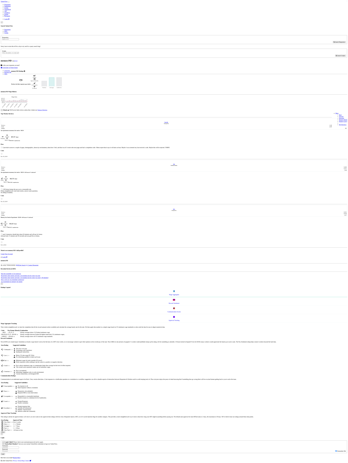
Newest (341, 116)
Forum (6, 14)
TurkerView (4, 1)
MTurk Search (21, 265)
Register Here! (16, 457)
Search (8, 16)
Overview (7, 70)
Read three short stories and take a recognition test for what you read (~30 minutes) (24, 277)
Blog (22, 460)
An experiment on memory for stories (11, 281)
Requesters (7, 4)
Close (2, 432)
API (5, 11)
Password (5, 449)
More (336, 113)
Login (6, 19)
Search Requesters (340, 42)
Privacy (15, 460)
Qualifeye (7, 12)
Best (340, 115)
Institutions (7, 6)
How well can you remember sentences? (12, 279)
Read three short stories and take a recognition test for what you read (20, 275)
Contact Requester (33, 265)
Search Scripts (341, 55)
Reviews (7, 72)
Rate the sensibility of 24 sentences (11, 273)
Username (5, 446)
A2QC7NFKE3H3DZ (9, 265)
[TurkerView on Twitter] (30, 460)
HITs (5, 31)
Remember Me (341, 451)
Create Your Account (7, 254)
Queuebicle (7, 9)
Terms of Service (42, 110)
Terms (19, 460)
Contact (27, 460)
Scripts (6, 8)
